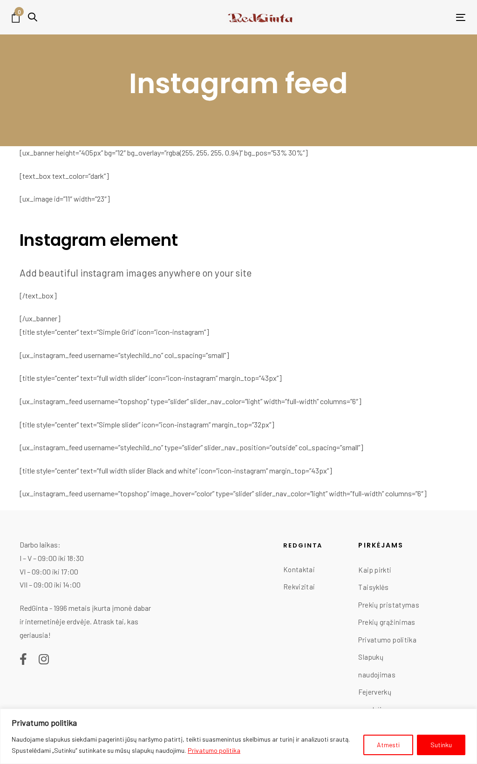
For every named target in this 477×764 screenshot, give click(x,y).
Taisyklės (373, 587)
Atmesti (388, 745)
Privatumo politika (214, 750)
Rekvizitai (299, 586)
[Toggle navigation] (412, 17)
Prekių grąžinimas (386, 622)
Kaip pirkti (374, 570)
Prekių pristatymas (388, 605)
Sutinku (441, 745)
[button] (32, 17)
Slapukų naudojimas (376, 666)
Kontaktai (299, 569)
